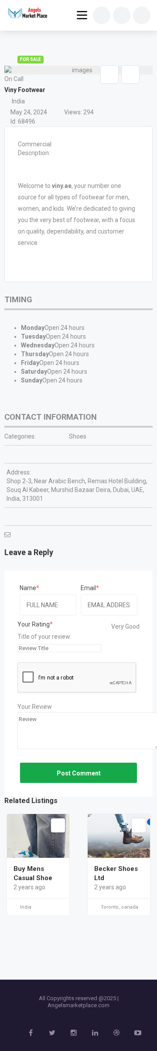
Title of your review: (44, 636)
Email (88, 587)
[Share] (130, 74)
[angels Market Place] (27, 14)
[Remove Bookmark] (109, 74)
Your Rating (33, 624)
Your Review (34, 706)
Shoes (77, 436)
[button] (135, 83)
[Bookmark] (58, 825)
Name (28, 587)
